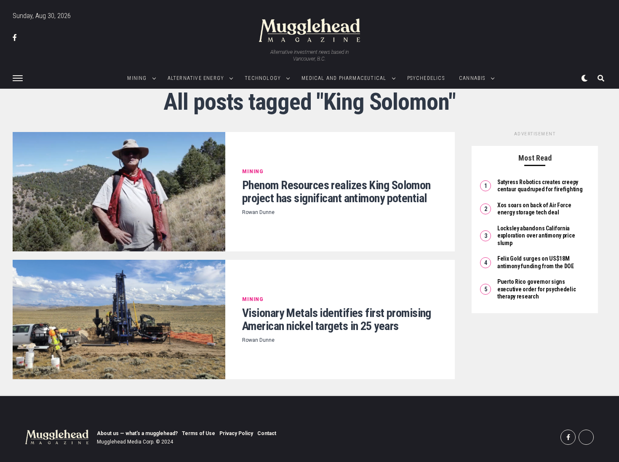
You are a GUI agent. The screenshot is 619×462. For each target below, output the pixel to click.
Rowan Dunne (258, 212)
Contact (266, 433)
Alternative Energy (196, 78)
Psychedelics (426, 78)
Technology (263, 78)
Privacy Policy (236, 433)
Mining (137, 78)
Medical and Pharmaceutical (343, 78)
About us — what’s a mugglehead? (137, 433)
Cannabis (472, 78)
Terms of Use (198, 433)
